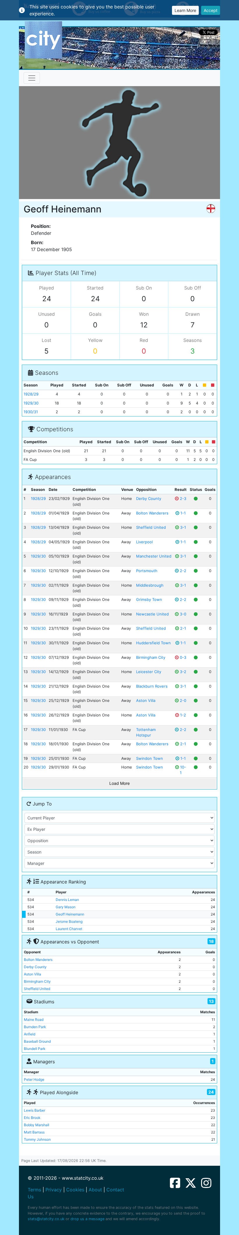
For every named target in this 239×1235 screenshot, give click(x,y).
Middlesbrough (150, 585)
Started (95, 288)
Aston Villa (145, 700)
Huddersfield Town (153, 642)
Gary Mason (65, 907)
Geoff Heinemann (70, 914)
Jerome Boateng (69, 921)
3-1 (182, 527)
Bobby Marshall (36, 1125)
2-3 (182, 498)
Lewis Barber (34, 1110)
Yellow (95, 340)
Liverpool (144, 542)
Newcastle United (152, 614)
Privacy (53, 1190)
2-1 (182, 628)
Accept (210, 10)
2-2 (182, 570)
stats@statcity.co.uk (46, 1219)
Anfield (29, 1034)
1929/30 (31, 403)
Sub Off (192, 288)
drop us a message (87, 1219)
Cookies (75, 1190)
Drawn (192, 314)
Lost (46, 340)
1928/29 (31, 394)
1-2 (182, 715)
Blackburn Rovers (152, 686)
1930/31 (31, 411)
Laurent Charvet (69, 929)
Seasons (192, 340)
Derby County (148, 498)
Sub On (144, 288)
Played (46, 288)
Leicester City (148, 671)
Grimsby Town (149, 599)
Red (144, 340)
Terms (34, 1190)
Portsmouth (146, 570)
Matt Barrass (34, 1132)
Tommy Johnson (37, 1139)
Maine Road (33, 1019)
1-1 (182, 513)
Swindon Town (149, 758)
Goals (95, 314)
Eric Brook (32, 1117)
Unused (46, 314)
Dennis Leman (67, 899)
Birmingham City (150, 657)
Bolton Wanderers (152, 513)
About (95, 1190)
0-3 (182, 657)
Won (144, 314)
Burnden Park (35, 1027)
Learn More (185, 10)
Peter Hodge (34, 1079)
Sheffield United (151, 527)
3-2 (182, 671)
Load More (119, 783)
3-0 (182, 614)
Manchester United (153, 556)
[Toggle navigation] (32, 78)
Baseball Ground (37, 1041)
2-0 (182, 700)
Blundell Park (34, 1048)
